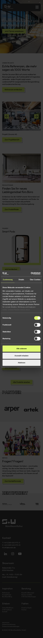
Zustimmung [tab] (8, 280)
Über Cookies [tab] (35, 280)
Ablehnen (21, 363)
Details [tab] (21, 280)
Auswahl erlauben (21, 356)
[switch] (37, 325)
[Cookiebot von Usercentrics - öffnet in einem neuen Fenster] (30, 273)
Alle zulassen (21, 348)
